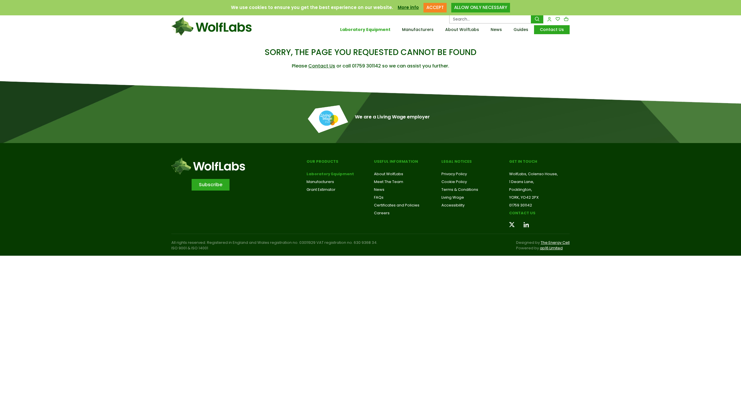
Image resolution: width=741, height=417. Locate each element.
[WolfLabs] (218, 26)
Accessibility (453, 205)
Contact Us (552, 29)
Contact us (522, 213)
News (496, 29)
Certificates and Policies (396, 205)
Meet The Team (388, 181)
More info (408, 7)
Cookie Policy (454, 181)
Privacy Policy (454, 174)
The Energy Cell (555, 242)
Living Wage (452, 197)
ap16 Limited (551, 248)
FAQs (379, 197)
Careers (382, 213)
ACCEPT (435, 7)
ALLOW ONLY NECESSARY (480, 7)
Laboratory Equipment (365, 29)
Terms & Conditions (459, 189)
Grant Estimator (321, 189)
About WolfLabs (462, 29)
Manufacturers (418, 29)
